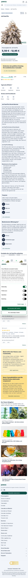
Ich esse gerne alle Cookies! (14, 308)
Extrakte (18, 254)
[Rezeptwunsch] (23, 2)
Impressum (10, 568)
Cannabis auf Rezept (6, 511)
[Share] (25, 13)
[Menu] (2, 5)
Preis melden (15, 60)
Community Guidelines (6, 535)
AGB (19, 568)
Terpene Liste (4, 518)
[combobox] (15, 5)
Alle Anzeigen (21, 405)
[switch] (25, 291)
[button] (22, 13)
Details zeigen (21, 304)
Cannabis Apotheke (6, 513)
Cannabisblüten (12, 254)
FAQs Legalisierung (6, 538)
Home (2, 9)
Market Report (4, 528)
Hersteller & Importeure (7, 523)
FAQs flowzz (4, 540)
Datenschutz (15, 568)
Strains (7, 9)
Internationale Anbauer (7, 525)
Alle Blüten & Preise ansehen (10, 54)
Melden (24, 323)
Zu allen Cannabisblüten (10, 70)
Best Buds (3, 542)
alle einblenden (6, 217)
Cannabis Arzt (4, 515)
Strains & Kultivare (5, 498)
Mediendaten (4, 530)
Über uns (3, 545)
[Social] (2, 490)
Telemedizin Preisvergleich (6, 60)
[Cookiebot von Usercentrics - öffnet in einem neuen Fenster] (21, 264)
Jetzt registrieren (14, 370)
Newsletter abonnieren (14, 396)
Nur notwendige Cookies (14, 312)
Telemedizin (4, 503)
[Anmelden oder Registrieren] (26, 2)
